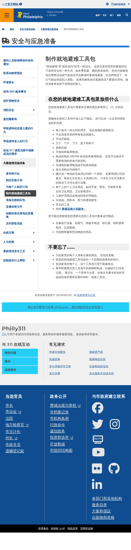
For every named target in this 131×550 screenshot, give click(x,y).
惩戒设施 (54, 359)
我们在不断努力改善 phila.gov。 (65, 307)
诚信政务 (57, 431)
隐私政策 (73, 528)
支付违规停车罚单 (60, 366)
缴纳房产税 (96, 352)
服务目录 (99, 504)
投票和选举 (60, 437)
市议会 (11, 411)
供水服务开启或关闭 (101, 373)
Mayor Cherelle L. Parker (55, 13)
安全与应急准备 (28, 29)
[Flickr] (99, 471)
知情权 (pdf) (58, 528)
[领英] (99, 487)
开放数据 (57, 444)
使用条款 (43, 528)
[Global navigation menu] (7, 15)
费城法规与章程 (63, 405)
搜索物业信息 (97, 359)
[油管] (101, 455)
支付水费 (54, 373)
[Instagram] (117, 427)
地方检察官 (15, 424)
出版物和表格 (103, 517)
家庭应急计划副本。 (74, 209)
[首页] (3, 29)
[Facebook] (100, 410)
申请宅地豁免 (57, 352)
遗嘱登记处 (14, 450)
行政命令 (57, 424)
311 (4, 334)
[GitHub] (116, 471)
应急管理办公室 (86, 295)
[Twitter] (100, 427)
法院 (9, 418)
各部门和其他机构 (107, 498)
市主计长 (12, 431)
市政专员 (12, 444)
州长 (9, 437)
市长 (9, 405)
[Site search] (127, 15)
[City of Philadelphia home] (31, 15)
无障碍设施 (86, 528)
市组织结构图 (61, 450)
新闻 (119, 15)
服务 (97, 15)
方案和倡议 (101, 511)
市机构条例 (59, 418)
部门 (112, 15)
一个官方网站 (10, 4)
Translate (118, 4)
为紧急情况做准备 (50, 29)
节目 (104, 15)
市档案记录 (59, 412)
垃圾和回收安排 (98, 366)
